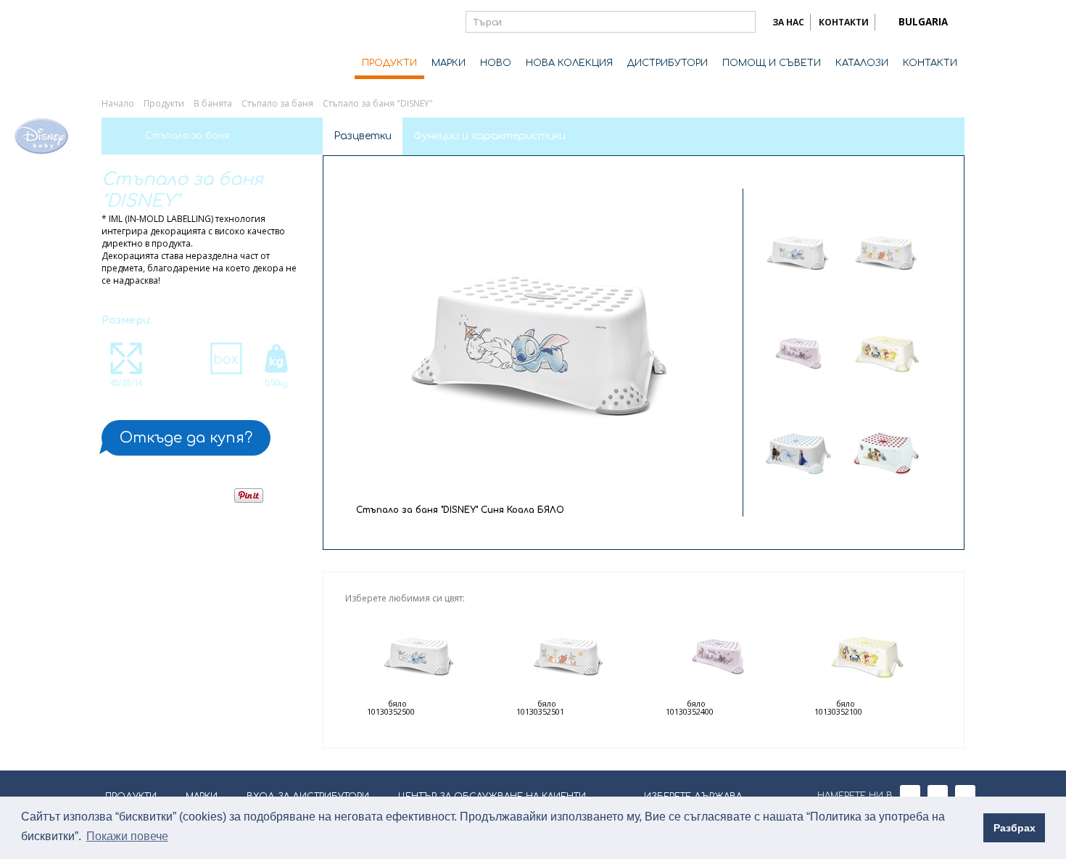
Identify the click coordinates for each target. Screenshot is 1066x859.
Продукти (164, 103)
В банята (213, 103)
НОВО (495, 63)
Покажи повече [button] (127, 836)
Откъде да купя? (186, 438)
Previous (843, 195)
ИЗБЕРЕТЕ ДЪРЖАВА (693, 797)
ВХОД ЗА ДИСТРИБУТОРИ (308, 797)
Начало (118, 103)
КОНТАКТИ (844, 22)
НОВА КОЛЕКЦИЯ (569, 63)
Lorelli (160, 45)
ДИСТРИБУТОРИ (667, 63)
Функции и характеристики (489, 136)
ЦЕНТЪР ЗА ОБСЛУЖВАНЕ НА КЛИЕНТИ (492, 797)
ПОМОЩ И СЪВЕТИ (771, 63)
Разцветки (363, 136)
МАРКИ (448, 63)
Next (842, 501)
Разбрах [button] (1014, 828)
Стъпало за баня (277, 103)
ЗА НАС (788, 22)
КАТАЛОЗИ (861, 63)
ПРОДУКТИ (389, 63)
